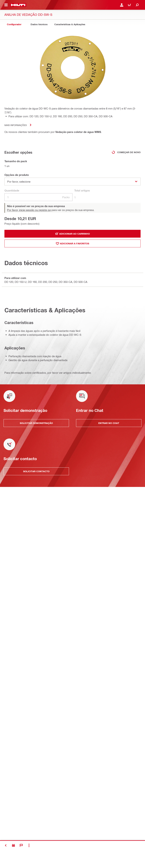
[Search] (137, 5)
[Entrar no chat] (21, 845)
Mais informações (15, 125)
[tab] (14, 24)
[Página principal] (18, 5)
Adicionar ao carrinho (74, 233)
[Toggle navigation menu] (6, 5)
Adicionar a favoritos (74, 243)
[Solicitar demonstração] (13, 845)
